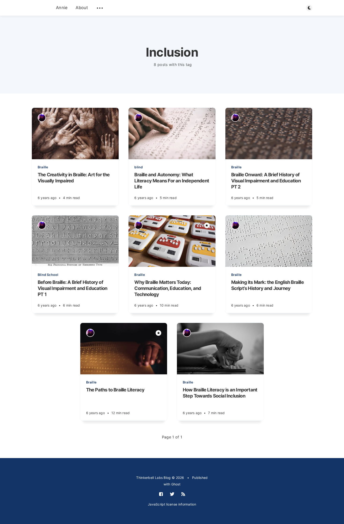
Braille (43, 167)
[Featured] (207, 225)
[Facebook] (161, 494)
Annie (62, 7)
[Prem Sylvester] (42, 118)
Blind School (48, 275)
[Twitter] (172, 494)
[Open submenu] (100, 8)
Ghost (176, 484)
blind (138, 167)
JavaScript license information (172, 504)
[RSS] (183, 494)
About (82, 7)
